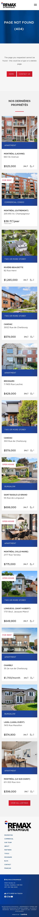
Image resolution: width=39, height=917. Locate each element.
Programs (8, 857)
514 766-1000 (13, 887)
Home (11, 74)
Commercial (8, 839)
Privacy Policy (15, 909)
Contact (7, 864)
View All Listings (19, 803)
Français (7, 868)
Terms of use (25, 909)
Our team (8, 842)
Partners (7, 850)
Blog (6, 861)
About (6, 846)
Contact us (24, 74)
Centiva (23, 914)
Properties (8, 835)
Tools (6, 853)
